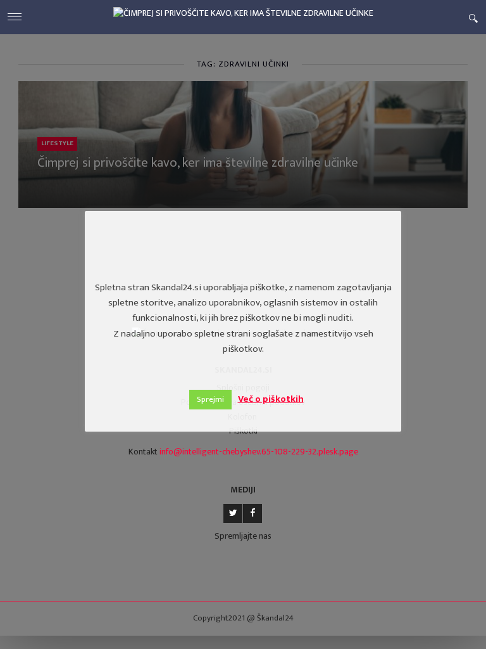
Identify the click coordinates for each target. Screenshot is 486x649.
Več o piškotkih (271, 399)
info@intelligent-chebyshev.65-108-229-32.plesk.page (258, 451)
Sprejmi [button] (210, 399)
